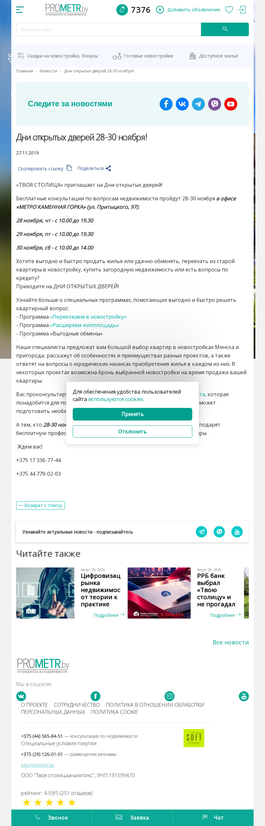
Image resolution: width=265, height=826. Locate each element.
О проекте (34, 704)
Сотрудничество (77, 704)
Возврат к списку (43, 505)
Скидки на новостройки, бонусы (62, 56)
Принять (133, 414)
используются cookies (115, 399)
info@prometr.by (37, 765)
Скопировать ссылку (41, 168)
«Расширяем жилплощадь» (84, 325)
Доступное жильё (218, 56)
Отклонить (132, 431)
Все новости (231, 642)
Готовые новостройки (148, 56)
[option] (74, 593)
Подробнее (107, 615)
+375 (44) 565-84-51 (79, 736)
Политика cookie (114, 711)
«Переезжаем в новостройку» (88, 316)
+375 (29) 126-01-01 (68, 754)
